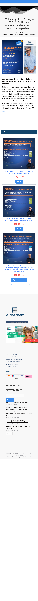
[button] (19, 115)
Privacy (9, 457)
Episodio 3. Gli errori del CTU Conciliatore (17, 403)
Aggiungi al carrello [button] (19, 280)
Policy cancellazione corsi (24, 457)
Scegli (19, 181)
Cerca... (9, 400)
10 (26, 284)
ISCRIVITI (5, 111)
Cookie (14, 457)
